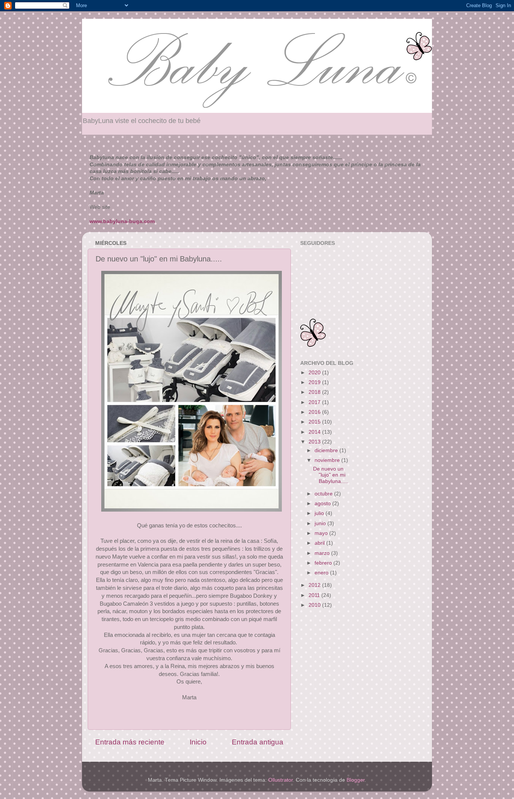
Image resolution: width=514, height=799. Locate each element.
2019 (315, 382)
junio (321, 523)
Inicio (198, 742)
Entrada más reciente (129, 742)
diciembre (327, 450)
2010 (315, 605)
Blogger (356, 780)
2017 (315, 402)
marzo (323, 553)
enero (322, 573)
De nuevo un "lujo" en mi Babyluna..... (330, 475)
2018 (315, 392)
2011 (315, 595)
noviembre (328, 460)
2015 (315, 422)
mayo (322, 533)
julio (320, 513)
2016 (315, 412)
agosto (323, 503)
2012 (315, 585)
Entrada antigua (257, 742)
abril (320, 543)
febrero (324, 563)
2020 (315, 372)
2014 (315, 432)
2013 (315, 442)
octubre (324, 494)
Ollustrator (280, 780)
